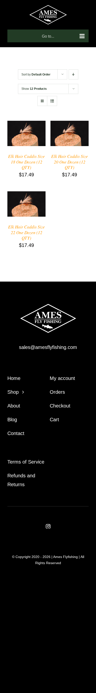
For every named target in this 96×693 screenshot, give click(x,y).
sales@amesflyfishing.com (48, 347)
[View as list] (52, 101)
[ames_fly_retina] (48, 306)
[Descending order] (73, 74)
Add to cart (23, 132)
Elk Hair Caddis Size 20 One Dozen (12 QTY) (69, 161)
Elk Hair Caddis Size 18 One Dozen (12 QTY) (26, 161)
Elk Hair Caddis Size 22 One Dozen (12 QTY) (26, 232)
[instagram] (48, 526)
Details (19, 137)
